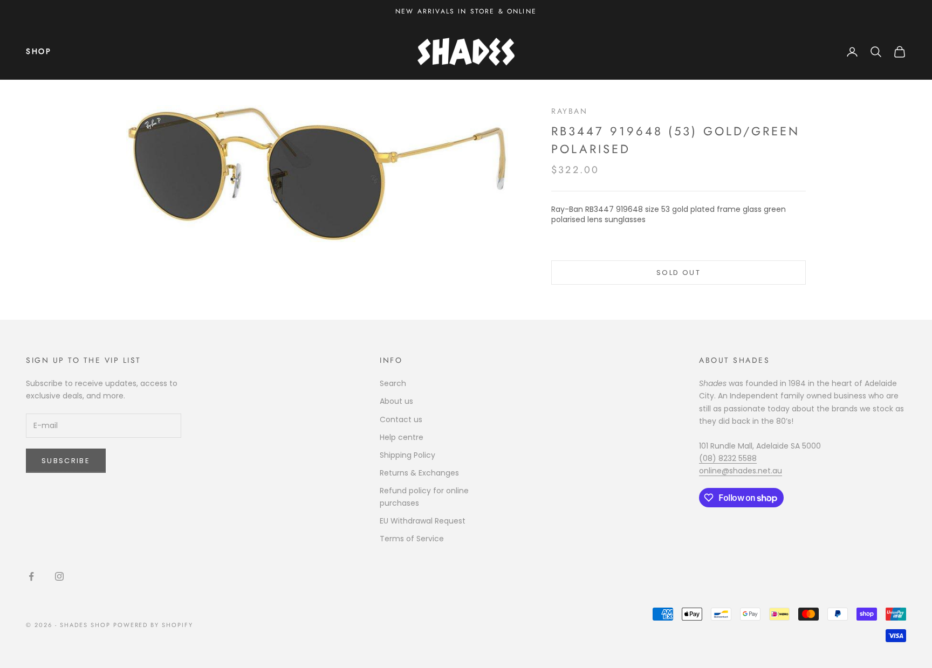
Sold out (678, 272)
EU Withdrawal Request (422, 520)
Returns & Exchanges (419, 472)
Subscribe (66, 461)
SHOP (38, 51)
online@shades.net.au (740, 470)
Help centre (401, 437)
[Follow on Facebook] (31, 576)
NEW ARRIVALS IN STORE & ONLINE (466, 11)
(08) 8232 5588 (728, 458)
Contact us (401, 419)
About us (396, 401)
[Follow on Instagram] (59, 576)
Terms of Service (412, 538)
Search (393, 383)
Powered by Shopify (153, 625)
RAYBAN (569, 111)
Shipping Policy (407, 455)
